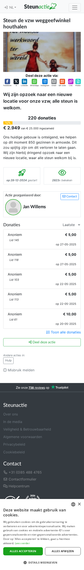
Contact (71, 196)
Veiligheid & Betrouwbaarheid (27, 429)
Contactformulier (22, 479)
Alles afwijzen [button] (63, 551)
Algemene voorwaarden (22, 437)
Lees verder (22, 543)
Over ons (10, 414)
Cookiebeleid (14, 452)
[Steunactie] (40, 6)
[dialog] (42, 534)
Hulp (8, 360)
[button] (7, 83)
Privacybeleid (14, 444)
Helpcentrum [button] (19, 486)
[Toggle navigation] (75, 7)
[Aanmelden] (5, 7)
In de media (12, 422)
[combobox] (73, 504)
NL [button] (11, 7)
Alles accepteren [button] (23, 551)
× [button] (79, 504)
